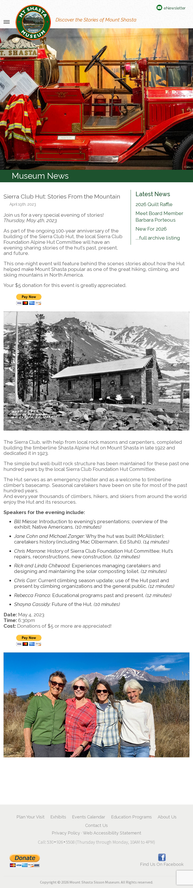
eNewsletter (174, 8)
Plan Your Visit (30, 816)
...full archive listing (158, 238)
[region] (96, 99)
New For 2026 (151, 229)
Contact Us (96, 825)
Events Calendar (88, 816)
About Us (167, 816)
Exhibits (58, 816)
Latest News (153, 194)
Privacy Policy (66, 832)
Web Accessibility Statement (112, 832)
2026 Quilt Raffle (154, 204)
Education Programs (131, 816)
